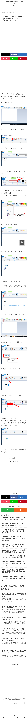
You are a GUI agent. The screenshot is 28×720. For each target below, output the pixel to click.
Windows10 (5, 458)
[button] (25, 396)
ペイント (12, 458)
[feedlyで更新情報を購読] (7, 510)
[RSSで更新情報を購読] (20, 510)
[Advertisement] (14, 37)
